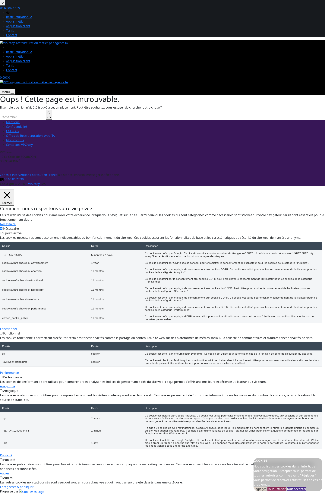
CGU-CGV (12, 131)
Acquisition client (18, 61)
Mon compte (15, 140)
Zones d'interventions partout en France (28, 175)
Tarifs (10, 65)
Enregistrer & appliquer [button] (17, 487)
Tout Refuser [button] (276, 489)
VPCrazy (34, 184)
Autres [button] (4, 473)
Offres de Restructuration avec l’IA (30, 136)
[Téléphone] (2, 87)
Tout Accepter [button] (296, 489)
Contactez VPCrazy (19, 145)
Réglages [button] (260, 489)
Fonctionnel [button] (8, 329)
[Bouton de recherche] (49, 115)
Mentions (13, 122)
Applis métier (15, 56)
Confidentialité (16, 127)
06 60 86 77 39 (14, 179)
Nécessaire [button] (8, 224)
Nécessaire (11, 228)
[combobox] (22, 117)
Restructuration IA (19, 52)
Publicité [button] (6, 455)
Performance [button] (9, 373)
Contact (11, 70)
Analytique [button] (7, 386)
